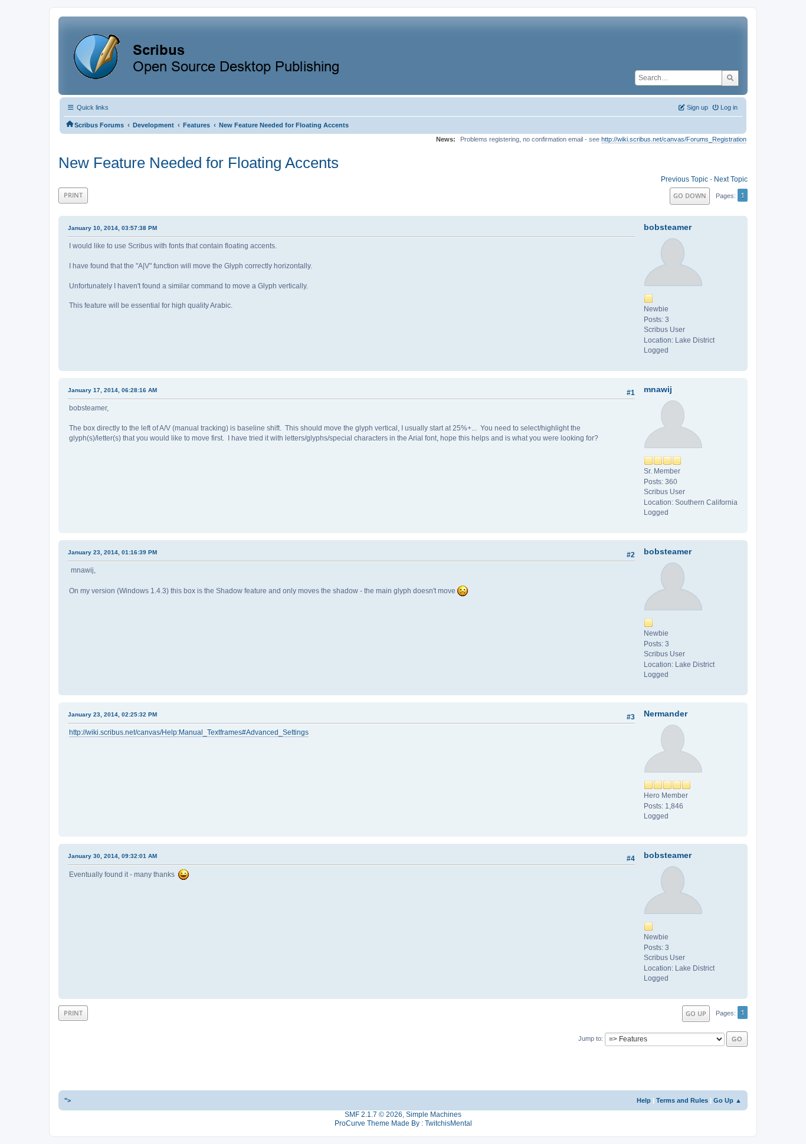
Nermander (665, 713)
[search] (730, 78)
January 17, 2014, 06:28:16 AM (112, 390)
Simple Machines (433, 1114)
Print (73, 194)
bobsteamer (668, 227)
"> (67, 1100)
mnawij (658, 389)
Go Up (696, 1013)
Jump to (589, 1038)
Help (644, 1100)
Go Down (689, 195)
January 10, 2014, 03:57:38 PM (112, 228)
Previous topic (684, 179)
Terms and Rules (682, 1100)
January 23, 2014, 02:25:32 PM (112, 714)
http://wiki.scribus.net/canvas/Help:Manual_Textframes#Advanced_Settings (189, 732)
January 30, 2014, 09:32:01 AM (112, 856)
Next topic (731, 179)
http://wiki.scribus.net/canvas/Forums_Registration (673, 139)
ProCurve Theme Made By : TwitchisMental (403, 1123)
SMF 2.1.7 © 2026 (373, 1114)
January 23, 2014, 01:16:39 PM (112, 552)
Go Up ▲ (727, 1100)
